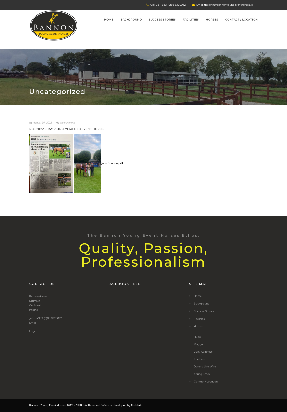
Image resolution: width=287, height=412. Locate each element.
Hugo (197, 337)
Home (108, 19)
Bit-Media (137, 405)
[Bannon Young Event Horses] (53, 25)
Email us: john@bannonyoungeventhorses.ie (224, 4)
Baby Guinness (203, 351)
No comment (67, 122)
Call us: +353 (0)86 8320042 (168, 4)
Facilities (191, 19)
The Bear (200, 359)
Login (32, 331)
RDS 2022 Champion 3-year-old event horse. (66, 129)
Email (32, 322)
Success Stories (162, 19)
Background (131, 19)
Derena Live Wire (205, 366)
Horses (212, 19)
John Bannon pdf (112, 163)
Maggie (198, 344)
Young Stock (202, 374)
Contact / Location (241, 19)
